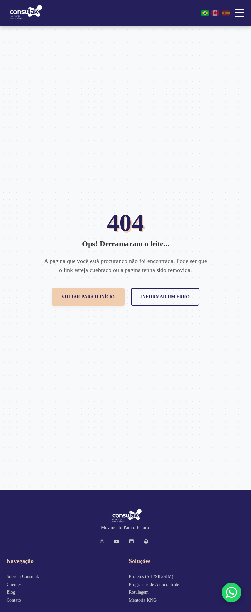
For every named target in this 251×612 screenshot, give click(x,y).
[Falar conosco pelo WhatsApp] (231, 592)
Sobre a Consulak (23, 576)
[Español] (226, 13)
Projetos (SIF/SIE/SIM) (151, 576)
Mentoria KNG (143, 600)
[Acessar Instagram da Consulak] (104, 541)
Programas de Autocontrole (154, 584)
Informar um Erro (165, 296)
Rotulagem (139, 592)
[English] (215, 13)
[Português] (205, 13)
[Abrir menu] (239, 13)
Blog (11, 592)
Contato (14, 600)
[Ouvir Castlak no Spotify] (148, 541)
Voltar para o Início (88, 296)
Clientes (14, 584)
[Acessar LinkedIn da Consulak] (133, 541)
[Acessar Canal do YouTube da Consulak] (118, 541)
